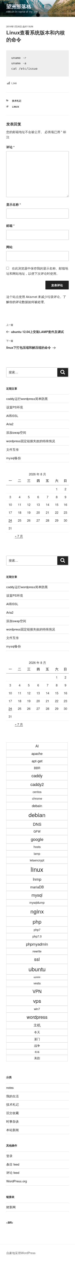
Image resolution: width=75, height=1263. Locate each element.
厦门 (37, 1039)
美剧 (37, 1058)
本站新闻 (12, 1130)
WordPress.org (16, 1181)
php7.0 (37, 936)
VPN (37, 991)
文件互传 (12, 449)
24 (10, 520)
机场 (37, 1051)
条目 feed (12, 1164)
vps (37, 1000)
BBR (37, 768)
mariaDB (37, 886)
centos (37, 792)
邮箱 (10, 225)
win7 (37, 1009)
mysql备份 (13, 458)
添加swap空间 (16, 432)
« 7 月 (19, 536)
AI (37, 745)
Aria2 (9, 424)
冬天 (37, 1032)
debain (37, 805)
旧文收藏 (12, 1113)
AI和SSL (12, 415)
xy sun (29, 26)
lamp (37, 853)
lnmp (37, 879)
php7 (37, 930)
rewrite (36, 951)
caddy (36, 775)
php (37, 921)
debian (37, 815)
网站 (9, 247)
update (37, 977)
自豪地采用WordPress (20, 1253)
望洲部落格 (18, 6)
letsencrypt (37, 860)
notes (10, 1087)
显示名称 (13, 204)
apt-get (37, 760)
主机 (37, 1025)
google (37, 839)
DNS (37, 824)
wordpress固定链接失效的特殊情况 (30, 441)
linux (15, 106)
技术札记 (16, 100)
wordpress (37, 1017)
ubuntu (37, 969)
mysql (36, 895)
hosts (37, 847)
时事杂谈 (12, 1121)
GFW (37, 831)
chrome (37, 798)
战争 (37, 1045)
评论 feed (12, 1172)
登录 (9, 1156)
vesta (37, 983)
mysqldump (37, 902)
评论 (10, 147)
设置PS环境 (14, 407)
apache (36, 753)
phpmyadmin (37, 944)
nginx (37, 911)
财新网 (11, 1207)
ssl (37, 959)
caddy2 (37, 784)
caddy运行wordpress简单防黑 (27, 398)
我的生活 (12, 1096)
